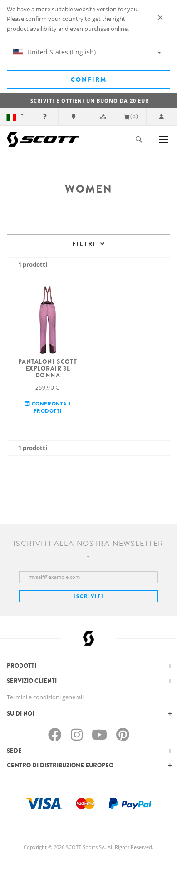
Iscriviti (89, 596)
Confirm (89, 79)
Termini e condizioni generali (45, 697)
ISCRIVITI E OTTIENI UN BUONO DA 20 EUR (88, 100)
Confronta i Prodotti (50, 407)
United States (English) (60, 52)
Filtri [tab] (83, 243)
